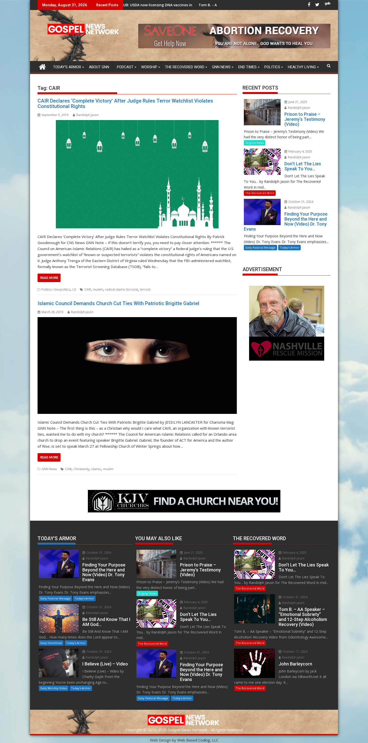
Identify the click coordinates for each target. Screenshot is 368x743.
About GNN (99, 67)
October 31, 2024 (300, 202)
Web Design (160, 739)
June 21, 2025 (297, 102)
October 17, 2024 (294, 651)
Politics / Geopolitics (56, 289)
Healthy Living (302, 67)
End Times (247, 67)
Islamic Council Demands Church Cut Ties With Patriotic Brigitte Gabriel (118, 303)
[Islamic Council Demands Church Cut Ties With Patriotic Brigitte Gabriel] (137, 365)
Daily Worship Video (53, 688)
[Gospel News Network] (42, 66)
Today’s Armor (67, 67)
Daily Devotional (51, 643)
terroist (145, 289)
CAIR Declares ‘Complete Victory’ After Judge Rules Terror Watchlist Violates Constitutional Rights (125, 103)
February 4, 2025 (300, 151)
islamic (96, 469)
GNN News (221, 67)
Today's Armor (289, 247)
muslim (98, 289)
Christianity (81, 469)
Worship (149, 67)
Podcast (125, 67)
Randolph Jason (87, 115)
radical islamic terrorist (121, 289)
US (74, 289)
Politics (272, 67)
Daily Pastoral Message (260, 247)
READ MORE (49, 278)
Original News (254, 143)
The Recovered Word (184, 67)
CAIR (87, 289)
